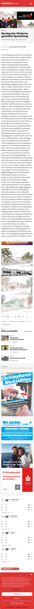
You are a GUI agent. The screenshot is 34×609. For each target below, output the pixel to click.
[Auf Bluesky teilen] (19, 316)
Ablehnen (17, 598)
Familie (3, 30)
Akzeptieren (17, 594)
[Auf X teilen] (15, 316)
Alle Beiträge (27, 331)
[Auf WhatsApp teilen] (8, 316)
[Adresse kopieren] (27, 316)
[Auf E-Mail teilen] (23, 316)
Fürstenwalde (12, 321)
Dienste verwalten (16, 589)
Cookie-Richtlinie (11, 607)
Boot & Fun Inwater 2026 (17, 358)
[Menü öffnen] (31, 9)
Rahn (28, 321)
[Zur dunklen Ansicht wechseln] (31, 3)
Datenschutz (18, 607)
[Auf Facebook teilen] (11, 316)
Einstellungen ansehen (17, 603)
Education (4, 321)
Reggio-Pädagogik (6, 324)
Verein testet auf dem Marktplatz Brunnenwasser (18, 348)
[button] (31, 574)
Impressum (24, 607)
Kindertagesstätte (21, 321)
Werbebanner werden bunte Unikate (17, 338)
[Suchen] (27, 9)
